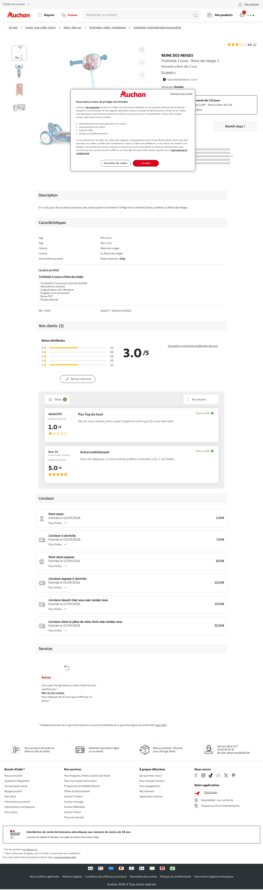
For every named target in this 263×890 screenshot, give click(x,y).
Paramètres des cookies (115, 163)
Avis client (10, 796)
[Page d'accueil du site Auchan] (20, 15)
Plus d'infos (55, 523)
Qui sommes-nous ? (150, 775)
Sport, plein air (72, 27)
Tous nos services (74, 817)
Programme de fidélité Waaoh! (82, 786)
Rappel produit (13, 791)
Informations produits (17, 801)
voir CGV (161, 725)
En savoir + (168, 72)
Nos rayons (11, 812)
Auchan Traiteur (73, 796)
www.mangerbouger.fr (65, 857)
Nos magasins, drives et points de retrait (87, 775)
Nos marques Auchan (151, 781)
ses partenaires (93, 107)
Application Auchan (150, 796)
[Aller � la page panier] (247, 15)
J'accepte (145, 163)
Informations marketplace (19, 807)
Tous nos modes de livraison (80, 781)
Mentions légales (72, 876)
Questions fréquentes (16, 781)
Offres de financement (77, 791)
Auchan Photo (72, 812)
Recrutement (146, 791)
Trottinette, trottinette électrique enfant (157, 27)
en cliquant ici (30, 849)
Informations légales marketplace (213, 876)
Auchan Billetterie (74, 807)
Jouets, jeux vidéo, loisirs (40, 27)
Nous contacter (13, 775)
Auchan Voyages (74, 801)
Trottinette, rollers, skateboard (107, 27)
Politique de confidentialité (175, 876)
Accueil (13, 27)
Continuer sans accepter (181, 93)
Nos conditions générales (44, 876)
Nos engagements (149, 786)
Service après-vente (15, 786)
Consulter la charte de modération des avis (193, 346)
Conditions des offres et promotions (106, 876)
